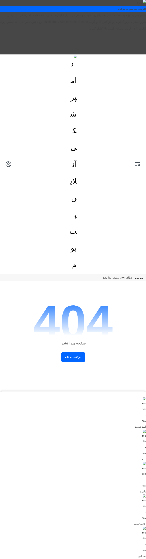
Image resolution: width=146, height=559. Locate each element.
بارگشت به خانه (73, 357)
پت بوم (139, 277)
